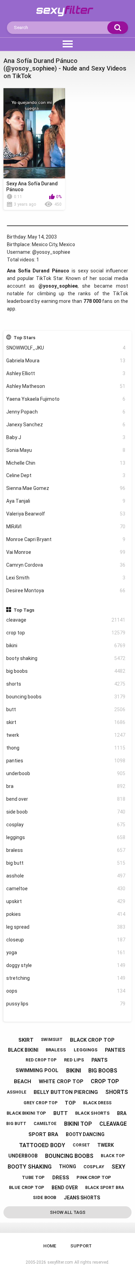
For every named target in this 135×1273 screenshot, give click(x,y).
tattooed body (42, 1145)
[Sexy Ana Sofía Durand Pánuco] (34, 133)
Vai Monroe (66, 552)
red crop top (41, 1060)
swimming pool (37, 1070)
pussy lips (66, 1003)
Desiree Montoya (66, 590)
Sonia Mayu (66, 450)
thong (66, 748)
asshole (66, 876)
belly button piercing (66, 1092)
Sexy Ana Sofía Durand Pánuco (32, 186)
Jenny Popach (66, 412)
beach (22, 1081)
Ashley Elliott (66, 373)
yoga (66, 952)
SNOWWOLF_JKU (66, 348)
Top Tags (24, 610)
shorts (66, 684)
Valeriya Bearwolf (66, 514)
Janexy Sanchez (66, 424)
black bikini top (26, 1113)
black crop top (92, 1040)
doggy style (66, 965)
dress (60, 1177)
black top (113, 1155)
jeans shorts (82, 1197)
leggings (66, 837)
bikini (66, 645)
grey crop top (40, 1102)
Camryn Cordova (66, 565)
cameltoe (66, 888)
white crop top (61, 1081)
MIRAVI (66, 526)
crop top (66, 632)
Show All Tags (68, 1212)
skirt (66, 722)
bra (66, 786)
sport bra (43, 1134)
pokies (66, 914)
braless (66, 850)
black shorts (92, 1113)
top (70, 1103)
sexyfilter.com (60, 1262)
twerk (66, 735)
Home (49, 1245)
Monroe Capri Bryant (66, 539)
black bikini (23, 1050)
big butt (66, 863)
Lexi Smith (66, 577)
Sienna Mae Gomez (66, 488)
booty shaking (66, 658)
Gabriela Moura (66, 360)
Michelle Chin (66, 463)
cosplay (66, 824)
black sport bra (104, 1187)
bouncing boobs (66, 696)
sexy (118, 1166)
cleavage (66, 620)
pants (99, 1060)
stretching (66, 978)
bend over (66, 799)
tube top (33, 1177)
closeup (66, 939)
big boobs (66, 671)
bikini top (78, 1124)
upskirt (66, 901)
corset (81, 1145)
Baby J (66, 437)
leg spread (66, 927)
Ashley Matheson (66, 386)
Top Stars (24, 337)
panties (66, 760)
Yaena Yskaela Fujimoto (66, 399)
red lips (74, 1059)
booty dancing (85, 1134)
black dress (97, 1102)
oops (66, 991)
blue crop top (26, 1187)
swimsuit (52, 1039)
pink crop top (93, 1177)
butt (66, 709)
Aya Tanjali (66, 501)
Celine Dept (66, 475)
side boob (66, 812)
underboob (66, 773)
